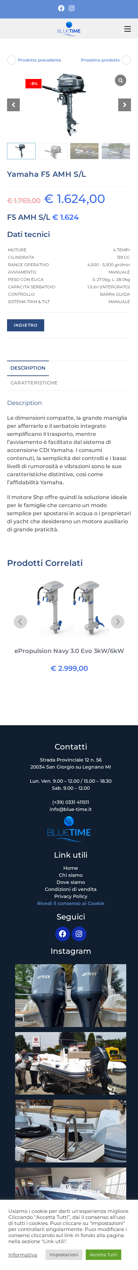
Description (28, 368)
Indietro (26, 325)
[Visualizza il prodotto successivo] (126, 60)
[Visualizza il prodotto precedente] (11, 60)
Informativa (22, 1255)
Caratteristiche (34, 383)
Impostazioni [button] (64, 1254)
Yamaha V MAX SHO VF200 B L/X (69, 651)
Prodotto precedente (39, 60)
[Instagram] (72, 8)
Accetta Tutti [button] (103, 1254)
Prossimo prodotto (100, 60)
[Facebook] (62, 8)
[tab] (69, 368)
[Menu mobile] (127, 28)
